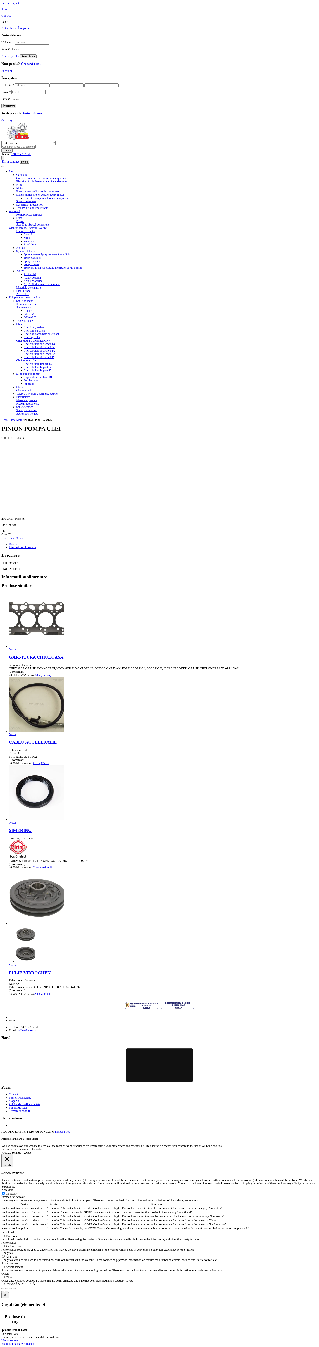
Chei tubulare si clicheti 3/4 (39, 353)
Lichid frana (23, 290)
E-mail (6, 92)
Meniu (24, 161)
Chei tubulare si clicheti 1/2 (39, 350)
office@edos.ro (27, 1030)
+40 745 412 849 (21, 154)
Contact (6, 15)
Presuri (20, 221)
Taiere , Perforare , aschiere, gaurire (37, 393)
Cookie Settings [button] (11, 1152)
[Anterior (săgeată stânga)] (2, 1291)
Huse (19, 217)
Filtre (19, 184)
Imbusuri (29, 383)
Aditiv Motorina (33, 280)
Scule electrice (24, 307)
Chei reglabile (32, 337)
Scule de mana (24, 300)
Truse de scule (24, 320)
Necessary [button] (7, 1189)
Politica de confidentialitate (24, 1104)
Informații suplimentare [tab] (22, 547)
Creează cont (30, 64)
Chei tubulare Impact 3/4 (38, 367)
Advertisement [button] (9, 1263)
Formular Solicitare (20, 1097)
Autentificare (9, 28)
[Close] (5, 1295)
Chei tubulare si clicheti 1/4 (39, 343)
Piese (12, 171)
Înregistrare (24, 28)
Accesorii (14, 211)
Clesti (19, 387)
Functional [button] (7, 1232)
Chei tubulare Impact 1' (37, 370)
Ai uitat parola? (10, 56)
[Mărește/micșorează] (2, 1288)
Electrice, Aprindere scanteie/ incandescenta (41, 181)
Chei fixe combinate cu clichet (41, 334)
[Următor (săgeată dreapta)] (6, 1291)
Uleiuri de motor (25, 231)
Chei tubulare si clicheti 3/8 (39, 347)
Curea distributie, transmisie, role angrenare (41, 178)
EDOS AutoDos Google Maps (159, 1065)
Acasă (5, 419)
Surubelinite (31, 380)
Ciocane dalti (24, 390)
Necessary (12, 1193)
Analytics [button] (7, 1253)
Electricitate (23, 397)
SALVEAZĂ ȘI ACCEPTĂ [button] (18, 1283)
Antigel (20, 247)
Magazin (14, 1101)
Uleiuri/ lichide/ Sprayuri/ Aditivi (28, 227)
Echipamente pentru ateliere (25, 297)
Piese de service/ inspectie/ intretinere (37, 191)
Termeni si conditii (19, 1110)
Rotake (28, 310)
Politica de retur (18, 1107)
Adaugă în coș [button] (42, 675)
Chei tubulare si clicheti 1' (39, 357)
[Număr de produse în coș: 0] (2, 158)
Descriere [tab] (14, 544)
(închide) (6, 70)
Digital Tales (62, 1131)
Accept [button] (27, 1152)
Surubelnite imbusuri (28, 373)
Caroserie (21, 174)
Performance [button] (8, 1242)
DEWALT (30, 317)
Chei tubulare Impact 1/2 (38, 363)
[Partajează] (10, 1288)
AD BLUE (22, 294)
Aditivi (20, 270)
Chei (19, 324)
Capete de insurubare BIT (39, 377)
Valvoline (29, 241)
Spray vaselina (32, 261)
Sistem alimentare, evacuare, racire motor (40, 194)
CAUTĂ (7, 150)
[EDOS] (17, 139)
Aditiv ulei (30, 274)
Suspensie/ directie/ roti (29, 204)
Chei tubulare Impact (28, 360)
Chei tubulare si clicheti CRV (33, 340)
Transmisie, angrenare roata (32, 207)
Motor (19, 188)
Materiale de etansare (28, 287)
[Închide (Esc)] (14, 1288)
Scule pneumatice (26, 410)
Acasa (5, 9)
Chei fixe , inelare (34, 327)
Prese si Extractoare (27, 403)
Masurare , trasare (26, 400)
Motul (27, 237)
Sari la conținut (10, 3)
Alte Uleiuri (30, 244)
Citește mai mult (42, 867)
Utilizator (7, 42)
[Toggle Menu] (2, 166)
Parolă (5, 49)
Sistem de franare (26, 201)
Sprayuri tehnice (25, 251)
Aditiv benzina (32, 277)
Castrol (28, 234)
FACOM (29, 314)
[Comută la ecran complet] (6, 1288)
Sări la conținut (10, 161)
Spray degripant (33, 257)
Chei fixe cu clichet (35, 330)
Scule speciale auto (27, 413)
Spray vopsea (31, 264)
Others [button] (5, 1273)
